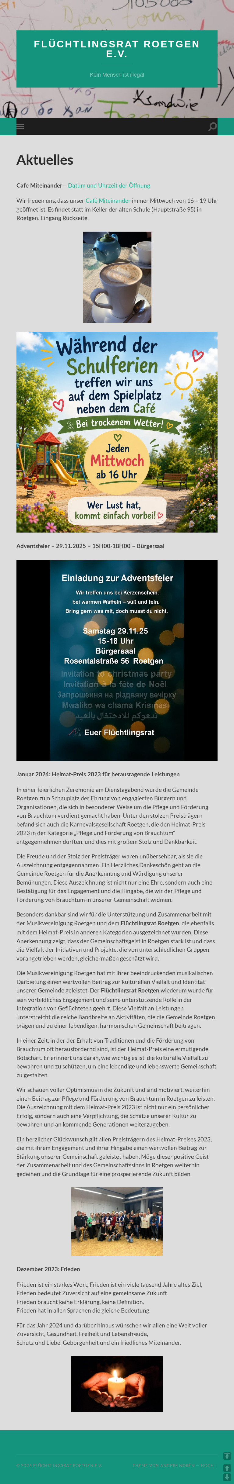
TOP (227, 1456)
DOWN (227, 1477)
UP (227, 1468)
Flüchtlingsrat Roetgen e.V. (117, 49)
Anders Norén (177, 1465)
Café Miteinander (108, 200)
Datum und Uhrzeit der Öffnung (109, 185)
